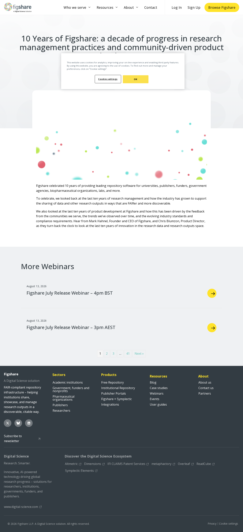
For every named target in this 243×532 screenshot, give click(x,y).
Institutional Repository (118, 388)
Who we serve (75, 7)
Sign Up (194, 7)
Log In (177, 7)
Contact (150, 7)
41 (128, 353)
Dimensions (92, 464)
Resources (105, 7)
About (129, 7)
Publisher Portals (113, 393)
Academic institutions (68, 382)
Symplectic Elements (79, 471)
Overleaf (184, 464)
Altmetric (71, 464)
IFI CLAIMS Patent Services (126, 464)
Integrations (110, 404)
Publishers (60, 405)
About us (204, 382)
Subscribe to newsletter (13, 438)
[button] (89, 7)
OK (135, 79)
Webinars (156, 393)
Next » (139, 353)
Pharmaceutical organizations (63, 398)
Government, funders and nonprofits (71, 389)
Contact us (206, 388)
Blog (153, 382)
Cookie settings (228, 523)
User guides (158, 404)
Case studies (159, 388)
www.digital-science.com (21, 507)
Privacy (212, 523)
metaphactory (161, 464)
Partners (204, 393)
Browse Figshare (221, 7)
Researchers (61, 410)
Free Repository (112, 382)
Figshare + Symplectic (116, 399)
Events (154, 399)
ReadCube (203, 464)
